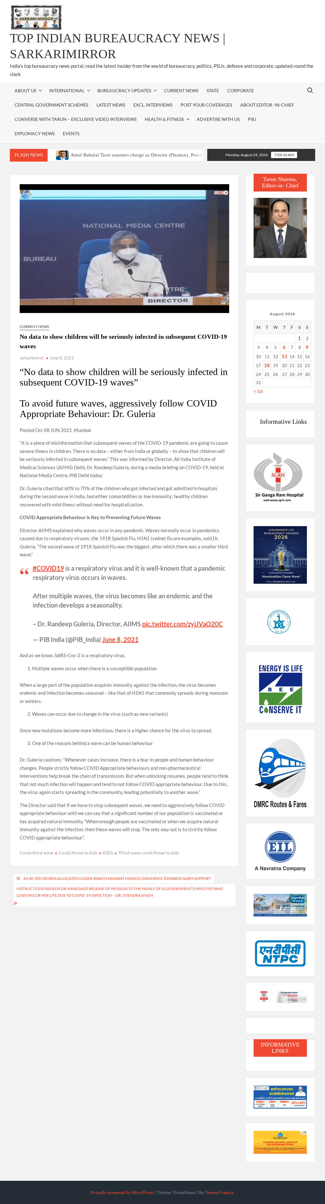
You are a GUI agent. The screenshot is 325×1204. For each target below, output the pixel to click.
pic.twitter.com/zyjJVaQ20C (182, 624)
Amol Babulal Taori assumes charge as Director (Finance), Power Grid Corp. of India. (136, 154)
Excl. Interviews (152, 105)
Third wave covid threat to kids (148, 852)
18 (267, 365)
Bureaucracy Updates (124, 90)
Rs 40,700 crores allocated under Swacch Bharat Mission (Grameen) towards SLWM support (117, 878)
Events (71, 133)
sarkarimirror (32, 357)
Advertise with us (218, 119)
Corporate (240, 90)
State (213, 90)
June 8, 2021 (120, 639)
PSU (252, 119)
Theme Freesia (219, 1192)
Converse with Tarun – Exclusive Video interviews (75, 119)
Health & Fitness (164, 119)
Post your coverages (206, 105)
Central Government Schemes (51, 105)
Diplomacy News (35, 133)
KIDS (108, 852)
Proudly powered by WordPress (122, 1192)
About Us (25, 90)
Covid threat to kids (78, 852)
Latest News (110, 105)
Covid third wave (36, 852)
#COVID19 (48, 568)
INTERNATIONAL (66, 90)
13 (284, 356)
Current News (181, 90)
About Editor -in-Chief (267, 105)
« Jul (258, 391)
